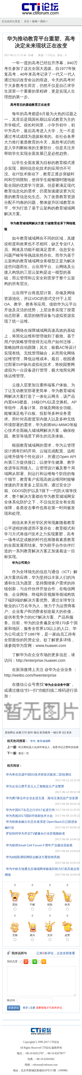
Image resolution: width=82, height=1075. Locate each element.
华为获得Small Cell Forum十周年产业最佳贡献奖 (39, 845)
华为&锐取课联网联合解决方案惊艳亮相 (33, 857)
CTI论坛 (50, 55)
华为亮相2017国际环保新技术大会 (29, 815)
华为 (32, 741)
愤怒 (49, 904)
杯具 (67, 904)
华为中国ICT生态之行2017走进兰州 (30, 810)
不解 (32, 904)
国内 (42, 21)
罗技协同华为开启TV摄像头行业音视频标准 (35, 833)
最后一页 (23, 753)
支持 (49, 935)
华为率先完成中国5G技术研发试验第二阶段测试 (38, 774)
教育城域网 (43, 741)
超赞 (67, 935)
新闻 (34, 21)
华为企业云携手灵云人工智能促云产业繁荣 (35, 786)
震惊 (14, 904)
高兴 (32, 935)
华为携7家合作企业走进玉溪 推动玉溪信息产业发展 (42, 798)
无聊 (14, 935)
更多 (69, 732)
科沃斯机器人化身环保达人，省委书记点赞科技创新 (48, 747)
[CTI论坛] (41, 14)
